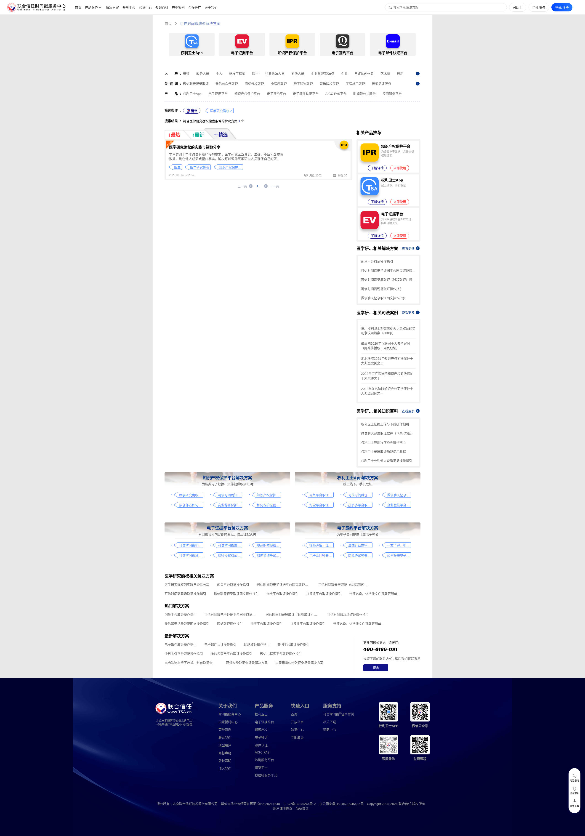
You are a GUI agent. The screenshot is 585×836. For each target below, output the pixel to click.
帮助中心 (329, 730)
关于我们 (211, 7)
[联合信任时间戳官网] (36, 7)
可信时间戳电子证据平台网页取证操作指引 (388, 270)
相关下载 (329, 722)
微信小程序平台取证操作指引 (281, 653)
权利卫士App (192, 94)
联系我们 (224, 737)
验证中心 (145, 7)
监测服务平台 (392, 94)
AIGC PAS (262, 752)
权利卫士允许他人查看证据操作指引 (386, 461)
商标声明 (224, 753)
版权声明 (224, 761)
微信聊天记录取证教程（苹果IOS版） (388, 433)
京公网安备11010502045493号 (341, 804)
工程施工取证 (355, 83)
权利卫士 (261, 714)
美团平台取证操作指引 (293, 644)
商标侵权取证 (254, 83)
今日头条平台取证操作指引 (184, 653)
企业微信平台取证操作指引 (399, 505)
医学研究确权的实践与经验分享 (194, 147)
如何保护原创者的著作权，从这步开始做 (269, 505)
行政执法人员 (275, 73)
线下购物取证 (303, 83)
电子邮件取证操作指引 (181, 644)
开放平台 (128, 7)
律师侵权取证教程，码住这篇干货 (230, 555)
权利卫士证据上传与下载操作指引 (385, 424)
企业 (344, 73)
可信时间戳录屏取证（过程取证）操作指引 (388, 280)
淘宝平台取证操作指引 (321, 505)
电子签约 (261, 737)
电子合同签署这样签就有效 (321, 555)
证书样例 (338, 714)
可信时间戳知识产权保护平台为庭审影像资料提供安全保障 (230, 495)
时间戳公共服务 (364, 94)
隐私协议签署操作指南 (360, 555)
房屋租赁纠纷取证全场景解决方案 (299, 663)
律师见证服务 (381, 83)
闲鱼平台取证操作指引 (377, 261)
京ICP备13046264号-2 (299, 804)
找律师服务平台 (266, 775)
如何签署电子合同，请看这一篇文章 (399, 555)
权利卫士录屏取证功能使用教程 (383, 451)
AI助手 (517, 7)
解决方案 (112, 7)
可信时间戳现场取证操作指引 (382, 289)
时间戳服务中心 (229, 714)
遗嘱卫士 (261, 767)
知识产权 (261, 730)
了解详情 (377, 168)
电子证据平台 (218, 94)
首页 (78, 7)
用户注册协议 (282, 808)
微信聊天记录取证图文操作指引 (383, 298)
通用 (400, 73)
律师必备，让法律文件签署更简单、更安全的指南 (321, 545)
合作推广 (194, 7)
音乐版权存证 (329, 83)
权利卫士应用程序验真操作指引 (383, 442)
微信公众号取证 (226, 83)
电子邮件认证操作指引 (220, 644)
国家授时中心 (228, 722)
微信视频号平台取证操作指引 (231, 653)
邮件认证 (261, 745)
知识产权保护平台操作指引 (269, 495)
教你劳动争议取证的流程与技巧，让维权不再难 (269, 555)
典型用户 (224, 745)
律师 (186, 73)
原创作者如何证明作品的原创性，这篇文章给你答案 (191, 505)
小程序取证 (279, 83)
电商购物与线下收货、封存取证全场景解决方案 (191, 663)
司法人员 (297, 73)
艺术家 (385, 73)
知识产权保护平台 (247, 94)
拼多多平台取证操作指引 (360, 505)
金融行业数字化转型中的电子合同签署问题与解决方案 (360, 545)
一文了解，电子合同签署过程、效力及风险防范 (399, 545)
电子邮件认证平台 (306, 94)
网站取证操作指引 (230, 624)
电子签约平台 (276, 94)
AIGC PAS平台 (335, 94)
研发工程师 (237, 73)
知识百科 (161, 7)
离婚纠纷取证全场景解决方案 (247, 663)
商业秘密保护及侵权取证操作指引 (230, 505)
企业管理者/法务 (322, 73)
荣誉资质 (224, 730)
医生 (255, 73)
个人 (219, 73)
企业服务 (538, 7)
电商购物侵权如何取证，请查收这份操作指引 (269, 545)
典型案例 (178, 7)
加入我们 (224, 768)
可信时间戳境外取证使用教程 (191, 555)
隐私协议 (302, 808)
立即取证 (297, 737)
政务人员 (202, 73)
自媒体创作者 (364, 73)
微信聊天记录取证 (196, 83)
